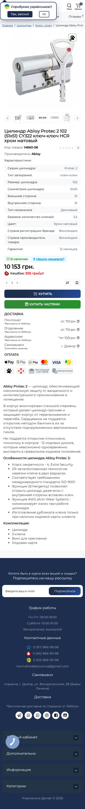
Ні (44, 14)
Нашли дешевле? (50, 259)
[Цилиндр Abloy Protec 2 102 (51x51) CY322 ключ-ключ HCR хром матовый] (42, 71)
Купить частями (44, 304)
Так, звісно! (20, 14)
